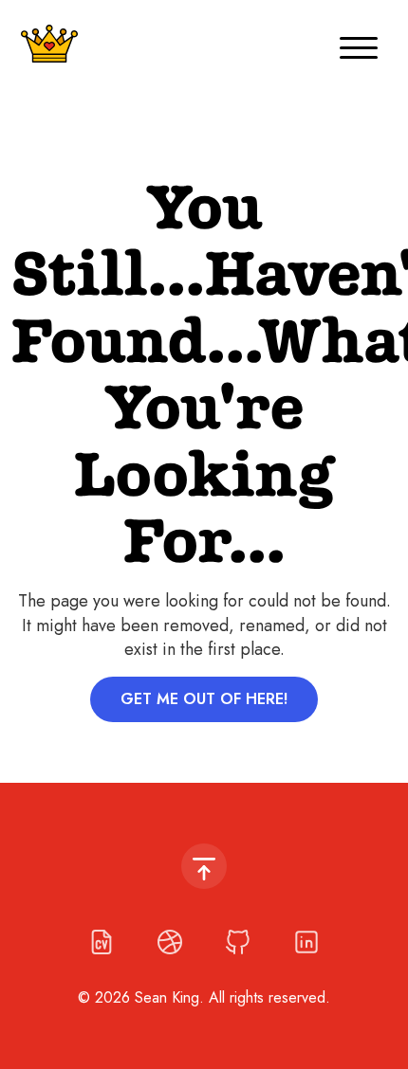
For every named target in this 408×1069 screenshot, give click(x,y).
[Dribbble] (169, 942)
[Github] (238, 942)
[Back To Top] (204, 866)
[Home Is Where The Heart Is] (49, 43)
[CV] (101, 942)
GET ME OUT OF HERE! (204, 699)
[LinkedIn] (306, 942)
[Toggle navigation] (359, 43)
